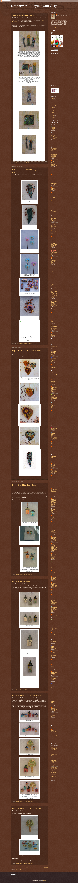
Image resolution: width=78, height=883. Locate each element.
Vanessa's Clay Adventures (53, 538)
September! (53, 335)
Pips (52, 590)
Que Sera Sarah (54, 615)
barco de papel (53, 714)
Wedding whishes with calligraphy (54, 603)
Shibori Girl (53, 708)
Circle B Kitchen (54, 276)
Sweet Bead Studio (53, 563)
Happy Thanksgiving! (53, 316)
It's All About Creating (53, 315)
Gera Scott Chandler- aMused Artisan (54, 531)
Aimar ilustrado (54, 596)
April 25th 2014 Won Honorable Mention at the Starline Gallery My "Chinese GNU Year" (54, 627)
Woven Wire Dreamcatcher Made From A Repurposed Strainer (53, 415)
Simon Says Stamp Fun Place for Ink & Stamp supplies (54, 748)
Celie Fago (53, 516)
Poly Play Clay (53, 776)
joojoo (52, 321)
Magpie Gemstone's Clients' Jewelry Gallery (54, 374)
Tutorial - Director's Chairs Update (54, 472)
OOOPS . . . (53, 184)
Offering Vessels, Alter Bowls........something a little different (54, 437)
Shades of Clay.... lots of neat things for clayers (54, 761)
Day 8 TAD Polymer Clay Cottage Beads (27, 695)
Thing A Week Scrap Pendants (23, 15)
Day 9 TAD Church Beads (22, 581)
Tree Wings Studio (53, 510)
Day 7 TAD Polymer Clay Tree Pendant (26, 808)
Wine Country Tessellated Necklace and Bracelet (53, 557)
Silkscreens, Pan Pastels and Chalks (53, 504)
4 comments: (30, 343)
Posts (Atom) (18, 869)
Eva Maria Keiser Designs (54, 244)
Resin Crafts (53, 464)
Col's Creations (54, 428)
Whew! (52, 341)
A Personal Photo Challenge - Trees (54, 586)
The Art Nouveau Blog (53, 694)
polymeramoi (53, 483)
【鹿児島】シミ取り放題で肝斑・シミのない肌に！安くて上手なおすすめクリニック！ (54, 295)
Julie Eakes (53, 523)
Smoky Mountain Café (53, 731)
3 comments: (30, 574)
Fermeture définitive (52, 484)
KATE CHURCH (53, 183)
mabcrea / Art (53, 727)
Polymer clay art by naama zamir (54, 735)
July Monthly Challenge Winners (53, 406)
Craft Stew (53, 421)
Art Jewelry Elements (53, 268)
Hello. (52, 616)
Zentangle (53, 381)
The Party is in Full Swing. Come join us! (54, 253)
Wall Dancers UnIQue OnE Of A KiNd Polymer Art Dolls (54, 622)
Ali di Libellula (53, 365)
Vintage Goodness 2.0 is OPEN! (54, 550)
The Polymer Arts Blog (53, 251)
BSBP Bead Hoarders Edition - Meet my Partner (54, 451)
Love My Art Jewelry (53, 434)
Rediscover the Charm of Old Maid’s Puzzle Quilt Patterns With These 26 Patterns (54, 136)
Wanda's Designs (52, 667)
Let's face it (53, 674)
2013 (53, 110)
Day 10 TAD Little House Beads (24, 485)
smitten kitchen (54, 154)
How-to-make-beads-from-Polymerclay (53, 578)
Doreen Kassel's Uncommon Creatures (54, 477)
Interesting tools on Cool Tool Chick (54, 755)
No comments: (30, 477)
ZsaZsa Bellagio (54, 238)
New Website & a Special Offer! (54, 329)
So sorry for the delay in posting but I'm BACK (53, 196)
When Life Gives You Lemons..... (53, 722)
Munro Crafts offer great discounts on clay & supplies (54, 768)
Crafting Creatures (52, 647)
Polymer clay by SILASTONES (54, 673)
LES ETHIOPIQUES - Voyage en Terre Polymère (54, 212)
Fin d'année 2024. (54, 214)
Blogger (44, 880)
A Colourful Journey (53, 285)
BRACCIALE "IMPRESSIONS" (53, 367)
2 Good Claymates (53, 162)
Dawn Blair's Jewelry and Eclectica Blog (53, 653)
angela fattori (53, 309)
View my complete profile (55, 27)
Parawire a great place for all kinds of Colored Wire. (54, 764)
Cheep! (52, 443)
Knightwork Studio (60, 14)
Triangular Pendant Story (53, 518)
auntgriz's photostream (56, 91)
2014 (53, 108)
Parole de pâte (53, 231)
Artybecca (53, 188)
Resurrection (53, 429)
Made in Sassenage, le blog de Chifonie (53, 203)
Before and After (53, 322)
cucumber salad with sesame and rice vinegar (53, 156)
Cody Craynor (53, 641)
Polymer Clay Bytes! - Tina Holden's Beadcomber (53, 501)
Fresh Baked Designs (53, 219)
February (54, 105)
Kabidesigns (53, 634)
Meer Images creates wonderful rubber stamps (54, 752)
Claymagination (54, 554)
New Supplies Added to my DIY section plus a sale (54, 164)
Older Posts (45, 867)
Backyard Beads (54, 720)
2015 (53, 107)
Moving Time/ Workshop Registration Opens (53, 688)
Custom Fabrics (53, 189)
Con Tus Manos (54, 148)
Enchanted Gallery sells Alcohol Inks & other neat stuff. (54, 758)
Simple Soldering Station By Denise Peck (54, 398)
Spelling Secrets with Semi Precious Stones (53, 390)
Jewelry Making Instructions (54, 396)
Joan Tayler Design (53, 177)
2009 (53, 117)
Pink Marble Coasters (53, 466)
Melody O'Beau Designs (54, 490)
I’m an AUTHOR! (53, 648)
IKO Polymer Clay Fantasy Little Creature (54, 636)
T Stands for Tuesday (53, 129)
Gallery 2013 (53, 668)
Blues (52, 642)
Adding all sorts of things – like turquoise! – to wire (54, 566)
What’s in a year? (54, 220)
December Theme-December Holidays (54, 270)
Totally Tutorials (54, 470)
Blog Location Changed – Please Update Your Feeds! (54, 610)
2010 (53, 115)
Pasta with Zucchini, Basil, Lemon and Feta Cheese (53, 278)
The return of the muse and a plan (53, 540)
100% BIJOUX (53, 678)
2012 (53, 112)
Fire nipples (53, 171)
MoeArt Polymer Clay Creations (54, 347)
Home (26, 867)
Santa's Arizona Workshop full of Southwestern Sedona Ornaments (53, 493)
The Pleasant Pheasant (53, 584)
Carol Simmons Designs (54, 685)
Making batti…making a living (53, 287)
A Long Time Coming (53, 354)
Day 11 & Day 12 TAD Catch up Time (26, 350)
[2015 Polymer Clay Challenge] (57, 47)
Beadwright (53, 127)
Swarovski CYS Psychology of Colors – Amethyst (54, 304)
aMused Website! (54, 533)
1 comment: (30, 689)
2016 (53, 98)
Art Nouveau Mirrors (53, 696)
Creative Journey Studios (54, 340)
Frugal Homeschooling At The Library (54, 423)
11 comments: (30, 162)
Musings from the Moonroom (53, 352)
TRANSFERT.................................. (54, 680)
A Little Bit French (53, 194)
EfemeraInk (53, 442)
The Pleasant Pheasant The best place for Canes (54, 771)
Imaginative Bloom (53, 601)
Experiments (53, 591)
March (54, 99)
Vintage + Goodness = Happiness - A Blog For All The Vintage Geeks (54, 546)
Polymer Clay (53, 133)
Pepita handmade (53, 449)
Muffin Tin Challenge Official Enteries (54, 459)
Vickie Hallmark (54, 607)
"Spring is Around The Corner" (54, 710)
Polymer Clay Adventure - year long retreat (53, 525)
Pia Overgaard (53, 572)
